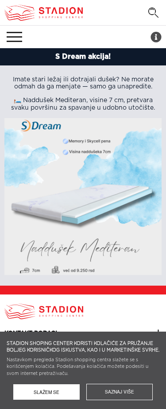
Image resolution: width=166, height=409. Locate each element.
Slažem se (46, 392)
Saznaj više (119, 392)
